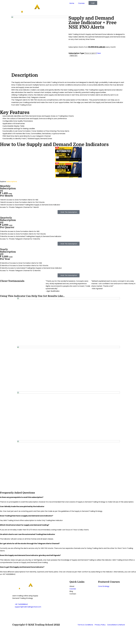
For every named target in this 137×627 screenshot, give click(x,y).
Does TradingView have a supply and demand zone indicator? (26, 516)
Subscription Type (76, 53)
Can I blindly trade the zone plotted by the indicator (22, 506)
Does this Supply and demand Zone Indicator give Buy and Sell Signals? (30, 555)
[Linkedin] (14, 618)
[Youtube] (25, 612)
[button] (68, 497)
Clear (99, 53)
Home (71, 3)
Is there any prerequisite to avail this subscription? (21, 497)
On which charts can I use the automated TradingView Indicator (27, 534)
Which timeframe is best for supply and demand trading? (24, 525)
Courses (81, 3)
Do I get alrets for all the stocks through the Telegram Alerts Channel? (30, 543)
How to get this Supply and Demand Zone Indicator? (22, 567)
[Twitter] (31, 612)
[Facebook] (14, 612)
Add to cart (73, 55)
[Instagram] (20, 612)
